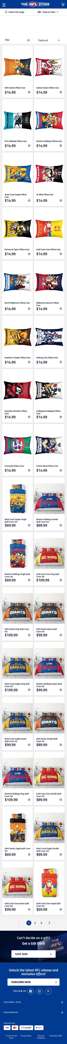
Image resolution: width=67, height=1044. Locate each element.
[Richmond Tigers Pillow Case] (17, 229)
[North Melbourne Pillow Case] (17, 282)
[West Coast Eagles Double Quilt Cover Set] (49, 828)
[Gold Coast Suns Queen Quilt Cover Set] (17, 883)
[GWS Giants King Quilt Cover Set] (17, 608)
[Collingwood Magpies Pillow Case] (49, 390)
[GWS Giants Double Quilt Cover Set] (49, 718)
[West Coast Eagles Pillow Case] (17, 174)
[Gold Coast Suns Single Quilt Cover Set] (49, 883)
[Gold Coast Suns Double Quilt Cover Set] (49, 773)
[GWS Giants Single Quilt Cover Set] (17, 828)
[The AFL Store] (35, 4)
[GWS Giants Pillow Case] (17, 67)
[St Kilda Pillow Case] (49, 174)
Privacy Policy (26, 1036)
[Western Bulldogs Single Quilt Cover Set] (17, 553)
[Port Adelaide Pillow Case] (17, 120)
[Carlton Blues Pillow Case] (49, 445)
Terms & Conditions (41, 1037)
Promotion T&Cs (55, 1036)
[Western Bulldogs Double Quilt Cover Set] (49, 498)
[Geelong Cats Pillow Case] (49, 337)
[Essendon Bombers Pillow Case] (17, 390)
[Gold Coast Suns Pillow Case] (49, 229)
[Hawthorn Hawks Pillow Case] (17, 337)
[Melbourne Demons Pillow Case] (49, 282)
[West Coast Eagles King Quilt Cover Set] (17, 663)
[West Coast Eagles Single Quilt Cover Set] (17, 498)
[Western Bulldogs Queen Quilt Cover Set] (49, 663)
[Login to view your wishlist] (29, 92)
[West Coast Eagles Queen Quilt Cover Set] (17, 718)
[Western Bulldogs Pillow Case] (49, 120)
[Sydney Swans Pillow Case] (49, 67)
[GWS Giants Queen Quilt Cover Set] (49, 608)
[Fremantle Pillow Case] (17, 445)
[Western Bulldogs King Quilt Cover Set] (17, 773)
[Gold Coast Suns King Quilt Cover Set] (49, 553)
